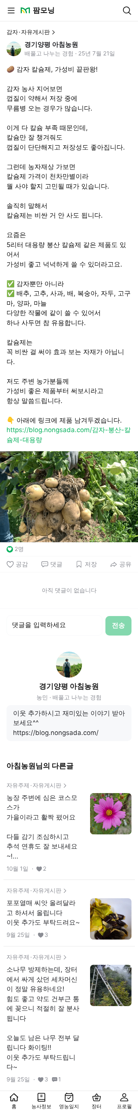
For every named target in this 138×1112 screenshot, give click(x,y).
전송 (118, 625)
